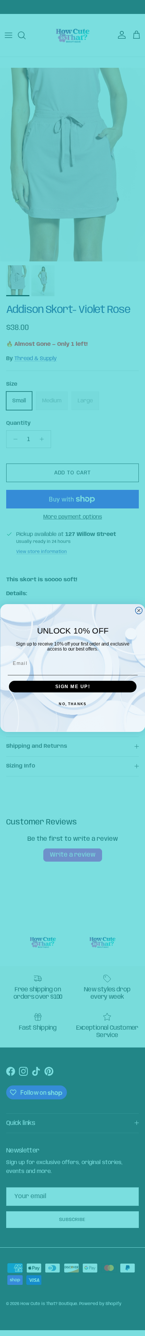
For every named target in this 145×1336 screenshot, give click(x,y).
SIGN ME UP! (72, 686)
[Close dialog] (138, 610)
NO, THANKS (72, 704)
